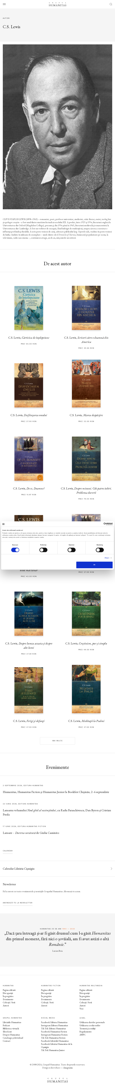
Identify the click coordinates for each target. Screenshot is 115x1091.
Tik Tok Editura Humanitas (53, 1028)
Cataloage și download (13, 1037)
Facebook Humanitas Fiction (54, 1031)
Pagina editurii (9, 990)
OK (94, 565)
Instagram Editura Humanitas (54, 1025)
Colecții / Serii (9, 1002)
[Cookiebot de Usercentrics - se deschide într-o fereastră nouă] (100, 524)
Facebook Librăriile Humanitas (55, 1040)
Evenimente (8, 999)
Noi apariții (8, 993)
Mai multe (57, 741)
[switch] (43, 550)
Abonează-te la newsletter (18, 903)
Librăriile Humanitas (12, 1022)
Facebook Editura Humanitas (54, 1022)
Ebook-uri (7, 1031)
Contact (6, 1040)
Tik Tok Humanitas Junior (53, 1050)
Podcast (6, 1025)
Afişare (107, 558)
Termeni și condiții (88, 1028)
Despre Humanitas (11, 1034)
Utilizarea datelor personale (92, 1022)
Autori (6, 1005)
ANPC (83, 1034)
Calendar (8, 851)
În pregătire (8, 996)
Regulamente (86, 1031)
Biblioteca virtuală (11, 1028)
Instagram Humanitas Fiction (54, 1034)
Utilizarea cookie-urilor (90, 1025)
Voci (81, 1008)
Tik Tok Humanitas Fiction (53, 1037)
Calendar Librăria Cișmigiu (18, 868)
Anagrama (68, 1067)
